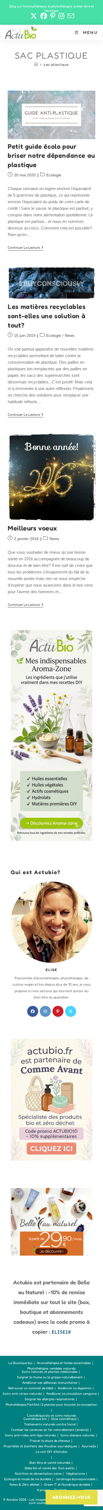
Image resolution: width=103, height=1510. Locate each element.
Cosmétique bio (35, 1419)
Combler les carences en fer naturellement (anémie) (50, 1430)
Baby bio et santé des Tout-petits (50, 1468)
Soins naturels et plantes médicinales (50, 1372)
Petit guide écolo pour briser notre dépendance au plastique (51, 155)
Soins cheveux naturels (77, 1435)
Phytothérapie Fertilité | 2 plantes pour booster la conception (51, 1404)
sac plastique (56, 64)
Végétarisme (75, 1473)
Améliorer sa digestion (74, 1388)
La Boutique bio (20, 1363)
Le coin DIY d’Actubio (52, 1451)
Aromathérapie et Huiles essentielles (64, 1363)
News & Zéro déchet (25, 1484)
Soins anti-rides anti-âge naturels (30, 1435)
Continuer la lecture (25, 248)
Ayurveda (89, 1446)
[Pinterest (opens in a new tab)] (53, 16)
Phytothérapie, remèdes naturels (51, 1368)
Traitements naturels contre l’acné (50, 1424)
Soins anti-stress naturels (22, 1393)
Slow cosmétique (63, 1419)
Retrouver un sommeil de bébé (30, 1388)
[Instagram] (45, 1011)
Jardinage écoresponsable (75, 1479)
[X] (70, 1011)
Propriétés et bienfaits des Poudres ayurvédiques (40, 1446)
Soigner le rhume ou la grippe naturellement (50, 1377)
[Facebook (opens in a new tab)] (44, 16)
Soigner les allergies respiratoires (50, 1399)
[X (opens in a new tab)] (34, 16)
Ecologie (53, 175)
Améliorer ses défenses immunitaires (49, 1382)
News (69, 335)
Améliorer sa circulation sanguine (71, 1393)
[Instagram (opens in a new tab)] (61, 16)
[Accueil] (36, 64)
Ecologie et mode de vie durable (27, 1479)
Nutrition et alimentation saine (38, 1473)
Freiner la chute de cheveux (50, 1441)
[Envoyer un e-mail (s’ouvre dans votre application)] (70, 16)
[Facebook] (32, 1011)
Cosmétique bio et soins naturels (51, 1415)
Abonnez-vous (71, 1497)
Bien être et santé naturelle (49, 1462)
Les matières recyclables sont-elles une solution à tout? (46, 316)
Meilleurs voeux (32, 528)
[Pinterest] (57, 1011)
